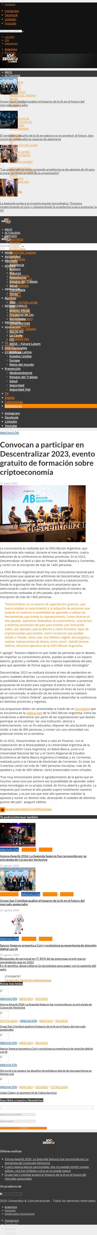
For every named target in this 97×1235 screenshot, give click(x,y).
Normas (10, 108)
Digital (9, 398)
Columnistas (14, 402)
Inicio (8, 72)
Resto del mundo (21, 162)
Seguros (15, 273)
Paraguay (10, 52)
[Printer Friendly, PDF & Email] (2, 809)
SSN (12, 302)
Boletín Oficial (19, 118)
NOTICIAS (16, 331)
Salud (13, 98)
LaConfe (9, 36)
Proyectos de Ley (20, 122)
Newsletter (11, 43)
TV (6, 342)
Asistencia (16, 239)
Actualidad (12, 75)
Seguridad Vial (19, 181)
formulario (82, 709)
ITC (11, 142)
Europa (14, 360)
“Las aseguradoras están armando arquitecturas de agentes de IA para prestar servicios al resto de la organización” (47, 171)
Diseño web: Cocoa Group (19, 1213)
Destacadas (9, 894)
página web (34, 713)
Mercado (11, 261)
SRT (12, 306)
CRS (7, 40)
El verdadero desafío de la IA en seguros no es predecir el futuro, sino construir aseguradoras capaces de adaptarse (47, 137)
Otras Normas (19, 128)
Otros (13, 294)
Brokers (15, 242)
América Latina (19, 152)
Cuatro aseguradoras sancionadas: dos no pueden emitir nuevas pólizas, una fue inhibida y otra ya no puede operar (47, 1169)
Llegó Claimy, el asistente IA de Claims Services (28, 1092)
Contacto (10, 4)
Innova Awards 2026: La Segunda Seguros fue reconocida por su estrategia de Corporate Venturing (43, 857)
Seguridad (16, 178)
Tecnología (17, 290)
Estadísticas (13, 406)
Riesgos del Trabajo (22, 95)
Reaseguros (17, 249)
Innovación (9, 433)
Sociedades (17, 319)
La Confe (15, 335)
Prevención (12, 165)
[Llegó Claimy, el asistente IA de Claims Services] (4, 1083)
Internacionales (16, 306)
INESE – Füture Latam (23, 145)
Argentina (11, 49)
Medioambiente (20, 373)
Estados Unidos (19, 155)
